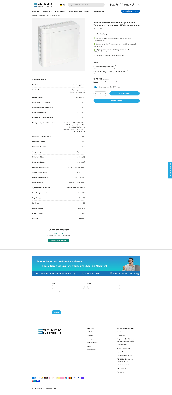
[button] (139, 5)
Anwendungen (60, 11)
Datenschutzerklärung (124, 355)
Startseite (34, 15)
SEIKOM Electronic (41, 388)
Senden (56, 312)
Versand (96, 82)
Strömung (46, 11)
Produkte (35, 11)
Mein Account (121, 368)
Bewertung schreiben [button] (58, 240)
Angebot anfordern (170, 170)
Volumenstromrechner (124, 365)
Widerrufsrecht (122, 345)
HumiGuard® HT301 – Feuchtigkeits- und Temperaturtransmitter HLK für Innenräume (50, 15)
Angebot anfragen (116, 100)
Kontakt (119, 332)
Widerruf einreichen (123, 348)
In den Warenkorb (124, 93)
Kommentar (55, 292)
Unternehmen (99, 11)
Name (53, 283)
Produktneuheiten (75, 11)
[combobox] (86, 5)
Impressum (121, 335)
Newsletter (120, 372)
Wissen (86, 11)
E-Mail (89, 283)
